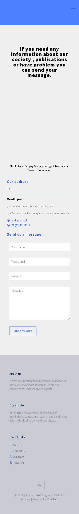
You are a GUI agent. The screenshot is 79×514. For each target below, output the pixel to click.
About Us (18, 445)
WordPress (53, 499)
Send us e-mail (18, 220)
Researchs (18, 463)
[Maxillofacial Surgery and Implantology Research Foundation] (39, 12)
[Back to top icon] (39, 485)
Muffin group (44, 495)
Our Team (18, 457)
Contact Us (19, 451)
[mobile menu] (73, 8)
